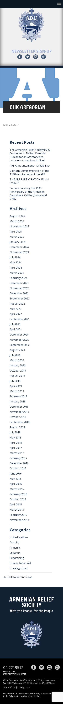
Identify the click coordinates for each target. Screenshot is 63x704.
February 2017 (18, 458)
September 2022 (20, 298)
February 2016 (18, 494)
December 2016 (19, 463)
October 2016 (18, 468)
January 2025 (18, 242)
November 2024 (19, 252)
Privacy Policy (24, 687)
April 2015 (16, 504)
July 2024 (15, 257)
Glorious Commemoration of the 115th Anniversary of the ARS (29, 172)
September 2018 (20, 422)
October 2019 (18, 370)
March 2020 (17, 360)
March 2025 (17, 236)
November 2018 (19, 412)
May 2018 (15, 437)
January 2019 (18, 401)
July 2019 (15, 381)
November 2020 (19, 339)
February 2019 (18, 396)
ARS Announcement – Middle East (30, 165)
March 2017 (17, 453)
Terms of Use (9, 687)
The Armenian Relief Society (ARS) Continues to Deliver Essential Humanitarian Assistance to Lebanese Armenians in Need (30, 155)
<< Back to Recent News (17, 577)
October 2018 (18, 417)
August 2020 (17, 350)
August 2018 (17, 427)
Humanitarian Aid (20, 563)
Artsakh (14, 542)
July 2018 (15, 432)
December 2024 (19, 247)
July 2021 (15, 324)
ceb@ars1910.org (47, 683)
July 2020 (15, 355)
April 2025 (16, 231)
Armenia (15, 547)
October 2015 (18, 499)
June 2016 (16, 473)
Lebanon (15, 553)
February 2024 (18, 278)
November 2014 (19, 520)
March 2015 (17, 509)
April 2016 (16, 484)
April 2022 (16, 314)
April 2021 (16, 329)
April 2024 (16, 267)
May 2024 (15, 262)
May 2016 (15, 478)
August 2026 (17, 216)
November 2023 (19, 288)
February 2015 (18, 515)
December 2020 (19, 334)
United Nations (19, 537)
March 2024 (17, 273)
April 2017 (16, 448)
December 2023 (19, 283)
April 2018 (16, 442)
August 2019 (17, 376)
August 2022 (17, 303)
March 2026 (17, 221)
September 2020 (20, 345)
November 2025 (19, 226)
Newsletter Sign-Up (31, 51)
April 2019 (16, 386)
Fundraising (17, 558)
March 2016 (17, 489)
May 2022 (15, 309)
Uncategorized (18, 568)
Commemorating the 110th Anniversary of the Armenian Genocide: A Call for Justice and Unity (28, 193)
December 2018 (19, 406)
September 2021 (20, 319)
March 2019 (17, 391)
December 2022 (19, 293)
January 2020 (18, 365)
